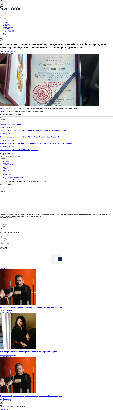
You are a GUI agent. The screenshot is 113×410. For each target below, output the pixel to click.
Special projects (8, 164)
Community (6, 170)
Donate (2, 15)
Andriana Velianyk (9, 51)
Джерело (2, 111)
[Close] (1, 402)
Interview (6, 33)
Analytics (6, 24)
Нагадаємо (3, 108)
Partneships (10, 30)
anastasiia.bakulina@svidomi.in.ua (13, 177)
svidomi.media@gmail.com (11, 179)
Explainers (6, 25)
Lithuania (2, 119)
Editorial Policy (7, 174)
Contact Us (6, 173)
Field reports (10, 31)
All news (5, 22)
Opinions (9, 28)
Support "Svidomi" (5, 409)
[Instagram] (1, 5)
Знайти (3, 226)
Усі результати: (4, 268)
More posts (3, 154)
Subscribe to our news (6, 156)
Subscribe (4, 158)
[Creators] (3, 221)
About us (6, 34)
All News (6, 161)
